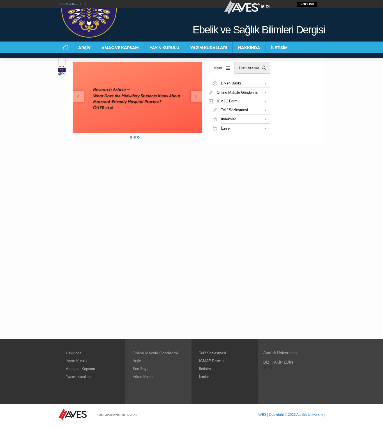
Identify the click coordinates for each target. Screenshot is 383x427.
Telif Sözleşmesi (212, 353)
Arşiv (137, 361)
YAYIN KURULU (164, 47)
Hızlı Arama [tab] (249, 68)
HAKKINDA (249, 47)
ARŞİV (84, 47)
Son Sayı (140, 369)
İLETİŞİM (279, 47)
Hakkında (73, 353)
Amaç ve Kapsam (80, 369)
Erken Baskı (143, 377)
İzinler (204, 377)
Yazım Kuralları (78, 377)
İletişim (205, 369)
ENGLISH (307, 4)
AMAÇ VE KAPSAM (120, 47)
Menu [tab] (218, 68)
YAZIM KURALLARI (208, 47)
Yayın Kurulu (76, 361)
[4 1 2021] (62, 61)
